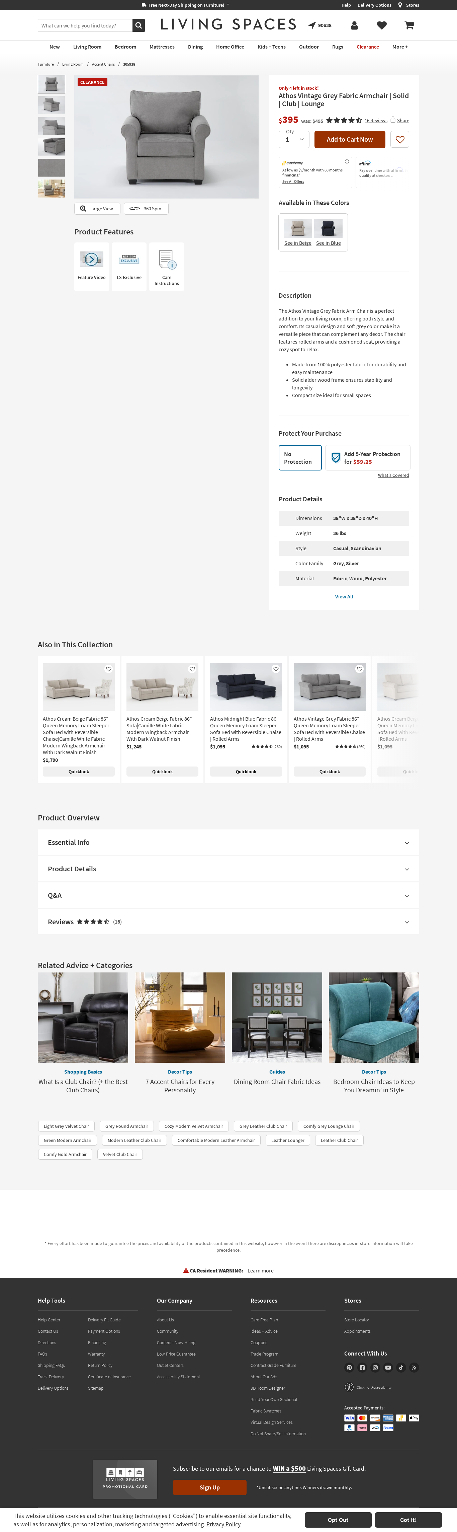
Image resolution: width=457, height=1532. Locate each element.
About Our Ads (264, 1377)
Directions (47, 1342)
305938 (129, 64)
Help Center (49, 1320)
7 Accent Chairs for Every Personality (180, 1085)
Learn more (261, 1270)
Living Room (73, 64)
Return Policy (100, 1365)
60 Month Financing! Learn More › (76, 5)
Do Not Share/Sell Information (278, 1434)
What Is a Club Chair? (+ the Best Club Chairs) (83, 1085)
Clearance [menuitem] (368, 46)
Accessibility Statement (178, 1377)
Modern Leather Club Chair (134, 1140)
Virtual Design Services (272, 1422)
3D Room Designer (268, 1388)
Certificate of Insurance (109, 1377)
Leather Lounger (287, 1140)
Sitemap (96, 1388)
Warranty (96, 1354)
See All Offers (293, 181)
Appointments (357, 1331)
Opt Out (338, 1520)
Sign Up (210, 1487)
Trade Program (264, 1354)
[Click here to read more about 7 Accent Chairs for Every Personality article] (180, 1017)
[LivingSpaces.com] (228, 24)
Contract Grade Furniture (273, 1365)
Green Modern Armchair (67, 1140)
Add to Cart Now (350, 139)
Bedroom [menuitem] (125, 46)
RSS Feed (414, 1368)
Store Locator (356, 1320)
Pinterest (349, 1368)
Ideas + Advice (264, 1331)
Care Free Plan (264, 1320)
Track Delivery (51, 1377)
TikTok (401, 1368)
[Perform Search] (138, 25)
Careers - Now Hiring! (177, 1342)
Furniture (46, 64)
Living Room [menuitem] (87, 46)
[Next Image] (254, 137)
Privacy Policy (223, 1524)
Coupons (259, 1342)
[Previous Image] (79, 137)
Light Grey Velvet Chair (66, 1126)
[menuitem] (409, 25)
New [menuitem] (55, 46)
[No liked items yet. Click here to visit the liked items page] (381, 25)
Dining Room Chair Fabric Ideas (277, 1081)
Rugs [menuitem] (337, 46)
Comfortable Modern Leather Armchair (216, 1140)
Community (167, 1331)
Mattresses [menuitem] (162, 46)
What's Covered (393, 475)
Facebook (362, 1368)
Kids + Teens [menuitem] (272, 46)
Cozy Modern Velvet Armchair (194, 1126)
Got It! (408, 1520)
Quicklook (79, 772)
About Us (165, 1320)
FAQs (42, 1354)
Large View (101, 208)
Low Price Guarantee (176, 1354)
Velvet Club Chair (120, 1154)
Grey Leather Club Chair (263, 1126)
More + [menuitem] (400, 46)
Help (346, 5)
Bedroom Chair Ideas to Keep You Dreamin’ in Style (374, 1085)
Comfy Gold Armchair (65, 1154)
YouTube (388, 1368)
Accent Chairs (103, 64)
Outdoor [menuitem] (309, 46)
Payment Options (104, 1331)
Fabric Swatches (266, 1411)
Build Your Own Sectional (274, 1399)
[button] (356, 119)
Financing (97, 1342)
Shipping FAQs (51, 1365)
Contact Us (48, 1331)
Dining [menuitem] (195, 46)
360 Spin (152, 208)
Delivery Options (374, 5)
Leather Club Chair (339, 1140)
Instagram (375, 1368)
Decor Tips (180, 1071)
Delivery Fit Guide (104, 1320)
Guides (277, 1071)
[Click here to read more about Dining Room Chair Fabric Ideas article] (277, 1017)
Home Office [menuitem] (230, 46)
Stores (412, 5)
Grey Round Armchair (126, 1126)
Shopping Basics (83, 1071)
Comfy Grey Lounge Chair (328, 1126)
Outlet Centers (170, 1365)
